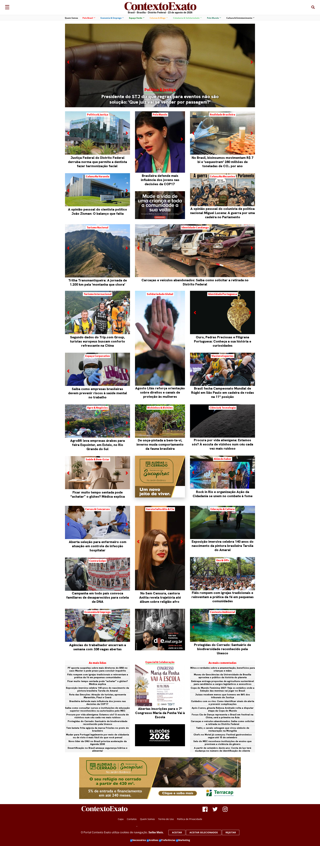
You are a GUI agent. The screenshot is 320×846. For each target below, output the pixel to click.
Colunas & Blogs (158, 18)
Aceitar (177, 832)
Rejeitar (231, 832)
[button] (68, 83)
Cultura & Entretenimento (239, 18)
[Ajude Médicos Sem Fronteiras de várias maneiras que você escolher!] (160, 629)
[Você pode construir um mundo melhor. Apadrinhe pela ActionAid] (160, 205)
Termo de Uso (166, 819)
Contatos (132, 819)
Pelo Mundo (213, 18)
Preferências (168, 840)
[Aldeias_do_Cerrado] (160, 496)
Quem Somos (71, 18)
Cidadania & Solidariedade (186, 18)
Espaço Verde (135, 18)
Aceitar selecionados (204, 832)
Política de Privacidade (189, 819)
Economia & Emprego (111, 18)
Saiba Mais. (156, 832)
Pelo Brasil (87, 18)
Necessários (139, 840)
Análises (153, 840)
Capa (121, 819)
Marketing (184, 840)
